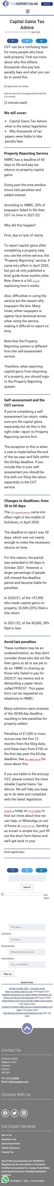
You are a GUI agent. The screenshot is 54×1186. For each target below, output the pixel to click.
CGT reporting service (20, 512)
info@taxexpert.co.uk (18, 1082)
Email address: (7, 958)
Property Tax (7, 1152)
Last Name (6, 934)
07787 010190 (27, 826)
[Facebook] (5, 1113)
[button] (28, 11)
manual (36, 281)
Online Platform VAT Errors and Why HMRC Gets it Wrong (27, 1001)
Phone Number (8, 946)
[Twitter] (14, 1113)
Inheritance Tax (8, 1139)
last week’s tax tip (33, 759)
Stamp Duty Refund (10, 1143)
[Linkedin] (24, 1113)
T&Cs (25, 1181)
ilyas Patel (35, 32)
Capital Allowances (10, 1148)
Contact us (9, 811)
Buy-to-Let (6, 1135)
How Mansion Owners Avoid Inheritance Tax (22, 1013)
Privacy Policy (37, 1181)
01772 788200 (34, 811)
